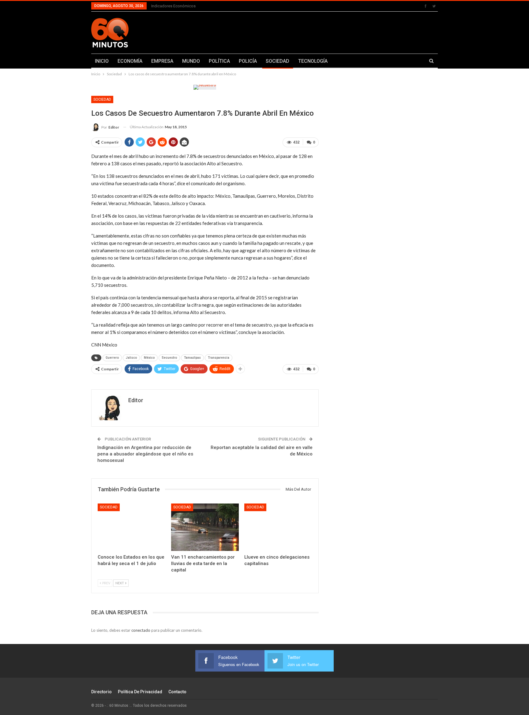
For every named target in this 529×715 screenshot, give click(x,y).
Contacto (177, 691)
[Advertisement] (324, 31)
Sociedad (102, 99)
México (149, 357)
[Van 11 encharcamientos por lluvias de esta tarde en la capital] (205, 527)
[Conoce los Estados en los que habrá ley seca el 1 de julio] (132, 527)
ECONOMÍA (130, 61)
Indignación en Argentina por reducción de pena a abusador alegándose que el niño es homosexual (145, 454)
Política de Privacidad (140, 691)
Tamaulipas (192, 357)
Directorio (101, 691)
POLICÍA (248, 61)
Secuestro (169, 357)
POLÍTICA (219, 61)
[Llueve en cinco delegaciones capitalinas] (278, 527)
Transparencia (218, 357)
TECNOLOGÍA (313, 61)
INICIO (102, 61)
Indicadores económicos (173, 6)
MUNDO (191, 61)
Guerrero (112, 357)
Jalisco (131, 357)
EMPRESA (162, 61)
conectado (140, 630)
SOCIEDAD (277, 61)
